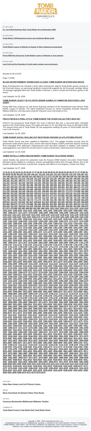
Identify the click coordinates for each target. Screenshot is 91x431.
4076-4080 (73, 362)
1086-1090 (53, 213)
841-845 (61, 202)
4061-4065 (43, 362)
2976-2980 (83, 306)
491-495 (29, 189)
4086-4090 (7, 364)
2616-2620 (43, 289)
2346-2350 (12, 277)
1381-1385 (37, 228)
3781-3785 (77, 347)
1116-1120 (26, 215)
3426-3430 (47, 330)
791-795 (69, 200)
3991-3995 (73, 358)
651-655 (21, 196)
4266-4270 (21, 372)
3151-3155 (7, 317)
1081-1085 (43, 213)
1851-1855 (43, 251)
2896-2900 (7, 304)
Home (5, 384)
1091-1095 (63, 213)
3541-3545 (22, 336)
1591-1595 (33, 238)
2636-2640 (83, 289)
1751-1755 (12, 247)
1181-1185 (64, 217)
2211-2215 (83, 268)
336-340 (45, 183)
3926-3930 (27, 355)
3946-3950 (67, 355)
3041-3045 (43, 311)
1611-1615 (73, 238)
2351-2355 (22, 277)
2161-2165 (67, 266)
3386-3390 (53, 328)
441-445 (37, 187)
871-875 (21, 204)
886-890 (45, 204)
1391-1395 (57, 228)
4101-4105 (36, 364)
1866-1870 (73, 251)
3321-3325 (7, 326)
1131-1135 (54, 215)
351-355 (69, 183)
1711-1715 (17, 245)
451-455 (53, 187)
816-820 (21, 202)
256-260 (6, 181)
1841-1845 (22, 251)
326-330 (29, 183)
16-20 (18, 172)
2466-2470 (83, 281)
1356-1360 (73, 225)
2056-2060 (27, 262)
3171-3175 (47, 317)
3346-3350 (57, 326)
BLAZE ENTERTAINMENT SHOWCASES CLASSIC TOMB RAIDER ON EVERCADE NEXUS (43, 82)
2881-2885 (63, 302)
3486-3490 (83, 332)
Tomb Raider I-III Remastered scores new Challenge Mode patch (28, 38)
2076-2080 (67, 262)
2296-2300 (83, 272)
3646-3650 (63, 341)
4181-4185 (22, 368)
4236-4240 (47, 370)
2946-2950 (22, 306)
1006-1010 (64, 208)
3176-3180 (57, 317)
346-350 (61, 183)
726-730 (53, 198)
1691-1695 (63, 243)
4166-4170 (77, 366)
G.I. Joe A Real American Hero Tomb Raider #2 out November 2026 (29, 30)
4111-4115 (55, 364)
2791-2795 (53, 298)
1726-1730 (47, 245)
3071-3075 (17, 313)
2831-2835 (47, 300)
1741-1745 (77, 245)
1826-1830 (77, 249)
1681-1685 (43, 243)
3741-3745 (83, 345)
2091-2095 (12, 264)
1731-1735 (57, 245)
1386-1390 (47, 228)
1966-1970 (17, 257)
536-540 (14, 191)
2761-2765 (77, 296)
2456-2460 (63, 281)
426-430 (14, 187)
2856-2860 (12, 302)
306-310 (84, 181)
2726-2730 (7, 296)
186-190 (69, 177)
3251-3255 (37, 321)
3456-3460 (22, 332)
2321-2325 (47, 274)
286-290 (53, 181)
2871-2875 (43, 302)
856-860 (84, 202)
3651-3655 (73, 341)
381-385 (29, 185)
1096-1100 (73, 213)
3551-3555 (43, 336)
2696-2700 (33, 294)
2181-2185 (22, 268)
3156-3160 (17, 317)
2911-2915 (37, 304)
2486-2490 (37, 283)
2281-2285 (53, 272)
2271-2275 (32, 272)
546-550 (29, 191)
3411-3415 (17, 330)
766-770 (29, 200)
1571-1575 (77, 236)
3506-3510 (37, 334)
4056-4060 (32, 362)
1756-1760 (22, 247)
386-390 (37, 185)
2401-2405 (37, 279)
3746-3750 (7, 347)
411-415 (77, 185)
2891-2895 (83, 302)
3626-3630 (22, 341)
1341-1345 (43, 225)
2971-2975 (73, 306)
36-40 (39, 172)
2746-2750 (47, 296)
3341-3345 (47, 326)
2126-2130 (83, 264)
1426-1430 (43, 230)
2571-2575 (37, 287)
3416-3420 (27, 330)
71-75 (77, 172)
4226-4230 (27, 370)
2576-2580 (47, 287)
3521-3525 (67, 334)
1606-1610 (63, 238)
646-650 (14, 196)
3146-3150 (83, 315)
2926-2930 (67, 304)
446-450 (45, 187)
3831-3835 (7, 351)
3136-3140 (63, 315)
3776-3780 (67, 347)
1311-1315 (67, 223)
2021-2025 (43, 260)
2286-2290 (63, 272)
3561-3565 (63, 336)
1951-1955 (73, 255)
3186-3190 (77, 317)
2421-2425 (77, 279)
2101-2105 (33, 264)
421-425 (6, 187)
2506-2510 (78, 283)
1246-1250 (22, 221)
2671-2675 (67, 292)
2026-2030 (53, 260)
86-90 (8, 174)
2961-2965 (53, 306)
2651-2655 (27, 292)
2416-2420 (67, 279)
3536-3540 (12, 336)
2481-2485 (27, 283)
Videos (31, 393)
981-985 (21, 208)
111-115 (42, 174)
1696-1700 (73, 243)
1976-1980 (37, 257)
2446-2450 (43, 281)
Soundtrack (13, 393)
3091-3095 (57, 313)
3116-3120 (22, 315)
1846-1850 (32, 251)
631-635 (76, 194)
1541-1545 (17, 236)
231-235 (53, 179)
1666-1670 (12, 243)
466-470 (76, 187)
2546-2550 (73, 285)
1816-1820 (57, 249)
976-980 (13, 208)
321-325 (21, 183)
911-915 (84, 204)
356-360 (76, 183)
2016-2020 (32, 260)
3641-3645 (53, 341)
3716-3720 (32, 345)
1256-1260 (43, 221)
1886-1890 (27, 253)
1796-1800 (17, 249)
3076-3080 (27, 313)
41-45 (45, 172)
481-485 (14, 189)
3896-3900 (53, 353)
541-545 (21, 191)
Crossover (7, 401)
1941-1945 (53, 255)
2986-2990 (17, 309)
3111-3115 (12, 315)
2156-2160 (57, 266)
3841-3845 (27, 351)
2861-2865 (22, 302)
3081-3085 (37, 313)
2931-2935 (77, 304)
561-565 (53, 191)
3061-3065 (83, 311)
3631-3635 (32, 341)
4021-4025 (47, 360)
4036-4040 (77, 360)
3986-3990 (63, 358)
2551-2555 (83, 285)
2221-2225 (17, 270)
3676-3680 (37, 343)
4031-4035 (67, 360)
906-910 (77, 204)
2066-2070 (47, 262)
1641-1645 (47, 240)
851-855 (76, 202)
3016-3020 (77, 309)
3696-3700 (77, 343)
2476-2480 (17, 283)
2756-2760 (67, 296)
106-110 (34, 174)
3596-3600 (47, 338)
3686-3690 (57, 343)
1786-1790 (83, 247)
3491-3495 (7, 334)
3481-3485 (73, 332)
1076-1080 (33, 213)
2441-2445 (32, 281)
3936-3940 (47, 355)
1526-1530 (73, 234)
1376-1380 (27, 228)
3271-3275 (77, 321)
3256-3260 (47, 321)
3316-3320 (83, 323)
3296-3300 (43, 323)
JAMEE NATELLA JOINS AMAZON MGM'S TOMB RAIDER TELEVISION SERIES (38, 156)
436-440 (29, 187)
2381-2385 (83, 277)
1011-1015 (73, 208)
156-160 (24, 177)
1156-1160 (16, 217)
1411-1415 (12, 230)
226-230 (45, 179)
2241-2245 (57, 270)
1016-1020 (83, 208)
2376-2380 (73, 277)
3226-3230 (73, 319)
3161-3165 (27, 317)
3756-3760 (27, 347)
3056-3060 (73, 311)
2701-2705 (43, 294)
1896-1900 (47, 253)
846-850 (69, 202)
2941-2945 (12, 306)
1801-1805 (27, 249)
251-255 (84, 179)
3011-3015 (67, 309)
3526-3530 (77, 334)
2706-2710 (53, 294)
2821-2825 (27, 300)
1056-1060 (77, 211)
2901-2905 (17, 304)
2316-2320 (37, 274)
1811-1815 (47, 249)
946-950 (53, 206)
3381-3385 (43, 328)
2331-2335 (67, 274)
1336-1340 (32, 225)
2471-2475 (7, 283)
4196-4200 (53, 368)
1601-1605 (53, 238)
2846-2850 (77, 300)
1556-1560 (47, 236)
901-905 (69, 204)
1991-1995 (67, 257)
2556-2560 (7, 287)
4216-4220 (7, 370)
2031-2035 (63, 260)
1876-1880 (7, 253)
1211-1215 (37, 219)
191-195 (77, 177)
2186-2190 (33, 268)
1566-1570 (67, 236)
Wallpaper (37, 401)
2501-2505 (68, 283)
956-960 (69, 206)
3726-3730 (53, 345)
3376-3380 (32, 328)
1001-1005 (54, 208)
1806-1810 (37, 249)
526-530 (84, 189)
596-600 (21, 194)
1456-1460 (17, 232)
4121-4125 (74, 364)
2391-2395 (17, 279)
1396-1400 (67, 228)
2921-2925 (57, 304)
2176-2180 (12, 268)
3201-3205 (22, 319)
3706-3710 (12, 345)
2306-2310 (17, 274)
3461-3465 (32, 332)
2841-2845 (67, 300)
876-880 (29, 204)
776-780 (45, 200)
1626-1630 (17, 240)
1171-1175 (45, 217)
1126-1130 (45, 215)
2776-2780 (22, 298)
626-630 (69, 194)
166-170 (39, 177)
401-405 (61, 185)
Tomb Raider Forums (11, 410)
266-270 (21, 181)
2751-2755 (57, 296)
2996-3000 (37, 309)
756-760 (14, 200)
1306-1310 (57, 223)
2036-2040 (73, 260)
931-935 (29, 206)
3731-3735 (63, 345)
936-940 (37, 206)
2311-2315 (27, 274)
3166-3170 (37, 317)
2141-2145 (27, 266)
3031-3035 (22, 311)
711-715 (29, 198)
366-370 (6, 185)
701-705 (14, 198)
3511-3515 (47, 334)
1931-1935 (32, 255)
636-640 (84, 194)
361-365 (84, 183)
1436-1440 (63, 230)
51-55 (55, 172)
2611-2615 (32, 289)
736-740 (69, 198)
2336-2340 (77, 274)
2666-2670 (57, 292)
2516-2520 (12, 285)
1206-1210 (27, 219)
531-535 (6, 191)
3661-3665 (7, 343)
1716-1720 (27, 245)
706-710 (21, 198)
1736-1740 (67, 245)
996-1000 (45, 208)
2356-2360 (32, 277)
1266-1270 (63, 221)
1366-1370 (7, 228)
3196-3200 (12, 319)
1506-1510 (33, 234)
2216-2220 (7, 270)
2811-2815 (7, 300)
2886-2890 (73, 302)
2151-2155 (47, 266)
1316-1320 (77, 223)
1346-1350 (53, 225)
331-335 (37, 183)
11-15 (12, 172)
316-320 (13, 183)
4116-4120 (64, 364)
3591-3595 (37, 338)
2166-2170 (77, 266)
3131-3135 (53, 315)
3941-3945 (57, 355)
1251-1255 (32, 221)
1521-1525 (63, 234)
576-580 (76, 191)
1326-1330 (12, 225)
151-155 (17, 177)
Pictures (30, 384)
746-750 (84, 198)
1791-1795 (7, 249)
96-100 (20, 174)
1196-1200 (7, 219)
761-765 (21, 200)
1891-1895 (37, 253)
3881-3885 (22, 353)
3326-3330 (17, 326)
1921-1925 (12, 255)
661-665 (37, 196)
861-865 (6, 204)
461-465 (69, 187)
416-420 (84, 185)
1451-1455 (7, 232)
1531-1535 (83, 234)
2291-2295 (73, 272)
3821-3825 (73, 349)
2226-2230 (27, 270)
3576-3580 (7, 338)
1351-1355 (63, 225)
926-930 (21, 206)
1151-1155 (7, 217)
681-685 (69, 196)
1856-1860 (53, 251)
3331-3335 (27, 326)
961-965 (76, 206)
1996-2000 (77, 257)
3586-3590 (27, 338)
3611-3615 (77, 338)
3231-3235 (83, 319)
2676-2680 (77, 292)
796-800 (76, 200)
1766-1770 (43, 247)
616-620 (53, 194)
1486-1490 (77, 232)
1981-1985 (47, 257)
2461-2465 (73, 281)
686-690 (76, 196)
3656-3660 (83, 341)
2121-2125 (73, 264)
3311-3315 (73, 323)
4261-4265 (12, 372)
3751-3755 (17, 347)
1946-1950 (63, 255)
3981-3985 (53, 358)
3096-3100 (67, 313)
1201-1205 (17, 219)
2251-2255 (77, 270)
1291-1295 (27, 223)
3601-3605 (57, 338)
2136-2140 (17, 266)
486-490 (21, 189)
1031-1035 (27, 211)
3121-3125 (32, 315)
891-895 (53, 204)
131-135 (72, 174)
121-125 (57, 174)
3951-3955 (77, 355)
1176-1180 (55, 217)
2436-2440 (22, 281)
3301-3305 (53, 323)
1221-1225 (57, 219)
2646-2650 (17, 292)
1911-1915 (77, 253)
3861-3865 (67, 351)
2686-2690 (12, 294)
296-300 (69, 181)
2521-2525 (22, 285)
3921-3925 (17, 355)
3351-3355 (67, 326)
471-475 (84, 187)
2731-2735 (17, 296)
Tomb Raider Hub (27, 410)
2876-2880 (53, 302)
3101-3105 (77, 313)
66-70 (71, 172)
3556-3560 (53, 336)
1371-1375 (17, 228)
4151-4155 (47, 366)
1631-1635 (27, 240)
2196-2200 (53, 268)
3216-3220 (53, 319)
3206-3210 (33, 319)
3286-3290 (22, 323)
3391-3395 (63, 328)
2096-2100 (22, 264)
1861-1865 (63, 251)
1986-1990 (57, 257)
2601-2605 (12, 289)
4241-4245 (57, 370)
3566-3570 (73, 336)
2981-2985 (7, 309)
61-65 (66, 172)
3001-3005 (47, 309)
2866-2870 (32, 302)
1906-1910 (68, 253)
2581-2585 (57, 287)
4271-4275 (31, 372)
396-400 (53, 185)
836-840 (53, 202)
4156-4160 (57, 366)
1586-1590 (22, 238)
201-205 (6, 179)
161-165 (32, 177)
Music (5, 393)
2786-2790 (43, 298)
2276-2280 (43, 272)
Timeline (45, 401)
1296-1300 (37, 223)
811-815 (14, 202)
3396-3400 (73, 328)
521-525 (76, 189)
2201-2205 (63, 268)
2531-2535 (43, 285)
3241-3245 (17, 321)
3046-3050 (53, 311)
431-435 (21, 187)
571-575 (69, 191)
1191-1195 (83, 217)
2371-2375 (63, 277)
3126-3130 (42, 315)
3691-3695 (67, 343)
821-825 (29, 202)
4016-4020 (37, 360)
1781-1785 (73, 247)
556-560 (45, 191)
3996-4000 (83, 358)
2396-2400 (27, 279)
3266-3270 (67, 321)
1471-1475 (47, 232)
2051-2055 (17, 262)
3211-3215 (43, 319)
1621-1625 (7, 240)
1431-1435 (53, 230)
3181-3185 (67, 317)
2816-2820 (17, 300)
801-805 (84, 200)
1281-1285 (7, 223)
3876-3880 (12, 353)
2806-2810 (83, 298)
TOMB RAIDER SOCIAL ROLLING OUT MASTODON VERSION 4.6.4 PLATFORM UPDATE (42, 137)
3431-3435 (57, 330)
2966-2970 (63, 306)
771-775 (37, 200)
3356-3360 (77, 326)
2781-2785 (32, 298)
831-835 (45, 202)
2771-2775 (12, 298)
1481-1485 (67, 232)
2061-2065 (37, 262)
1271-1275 (73, 221)
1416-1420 (22, 230)
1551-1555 (37, 236)
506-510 (53, 189)
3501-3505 (27, 334)
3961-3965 (12, 358)
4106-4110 (45, 364)
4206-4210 (73, 368)
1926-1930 (22, 255)
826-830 (37, 202)
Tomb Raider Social (42, 410)
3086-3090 (47, 313)
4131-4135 (7, 366)
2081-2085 (77, 262)
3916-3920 (7, 355)
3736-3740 (73, 345)
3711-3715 (22, 345)
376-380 (21, 185)
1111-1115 (16, 215)
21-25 (23, 172)
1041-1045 (47, 211)
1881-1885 (17, 253)
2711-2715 (63, 294)
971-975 (6, 208)
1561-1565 (57, 236)
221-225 (37, 179)
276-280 (37, 181)
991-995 (36, 208)
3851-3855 (47, 351)
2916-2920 (47, 304)
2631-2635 (73, 289)
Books (41, 393)
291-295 (61, 181)
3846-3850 (37, 351)
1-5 (4, 172)
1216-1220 (47, 219)
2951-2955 (32, 306)
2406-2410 (47, 279)
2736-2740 (27, 296)
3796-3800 (22, 349)
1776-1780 (63, 247)
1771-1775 (53, 247)
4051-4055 (22, 362)
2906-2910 (27, 304)
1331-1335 (22, 225)
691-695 (84, 196)
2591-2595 (77, 287)
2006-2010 (12, 260)
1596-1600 (43, 238)
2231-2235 (37, 270)
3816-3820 (63, 349)
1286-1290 (17, 223)
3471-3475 (53, 332)
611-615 (45, 194)
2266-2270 (22, 272)
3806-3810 (43, 349)
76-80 (82, 172)
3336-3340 (37, 326)
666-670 (45, 196)
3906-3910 (73, 353)
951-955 (61, 206)
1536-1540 (7, 236)
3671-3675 (27, 343)
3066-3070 (7, 313)
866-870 (14, 204)
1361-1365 (83, 225)
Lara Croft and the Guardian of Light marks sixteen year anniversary (30, 64)
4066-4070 (53, 362)
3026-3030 (12, 311)
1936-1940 (43, 255)
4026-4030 (57, 360)
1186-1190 (74, 217)
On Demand (22, 393)
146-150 (9, 177)
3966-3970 (22, 358)
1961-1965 (7, 257)
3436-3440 (67, 330)
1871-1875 (83, 251)
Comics (37, 384)
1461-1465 (27, 232)
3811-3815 (53, 349)
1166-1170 (36, 217)
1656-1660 (77, 240)
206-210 (14, 179)
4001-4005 (7, 360)
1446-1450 (83, 230)
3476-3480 (63, 332)
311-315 (6, 183)
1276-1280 (83, 221)
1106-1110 (7, 215)
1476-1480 (57, 232)
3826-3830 (83, 349)
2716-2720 (73, 294)
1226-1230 (67, 219)
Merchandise (17, 401)
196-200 (84, 177)
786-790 (61, 200)
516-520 (69, 189)
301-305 (76, 181)
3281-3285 (12, 323)
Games (15, 384)
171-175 (47, 177)
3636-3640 (43, 341)
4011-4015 (27, 360)
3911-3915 (83, 353)
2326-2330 (57, 274)
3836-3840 (17, 351)
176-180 (54, 177)
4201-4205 (63, 368)
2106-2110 (43, 264)
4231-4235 (37, 370)
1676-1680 (32, 243)
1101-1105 (83, 213)
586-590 (6, 194)
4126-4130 (83, 364)
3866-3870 (77, 351)
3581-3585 (17, 338)
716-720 (37, 198)
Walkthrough (28, 401)
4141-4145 (27, 366)
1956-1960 (83, 255)
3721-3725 (43, 345)
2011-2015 (22, 260)
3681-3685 (47, 343)
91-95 (13, 174)
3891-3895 (43, 353)
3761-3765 (37, 347)
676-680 (61, 196)
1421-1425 (32, 230)
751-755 (6, 200)
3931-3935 (37, 355)
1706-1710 (7, 245)
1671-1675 (22, 243)
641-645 (6, 196)
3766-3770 (47, 347)
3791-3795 (12, 349)
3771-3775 (57, 347)
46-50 (50, 172)
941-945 (45, 206)
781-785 (53, 200)
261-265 (14, 181)
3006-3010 (57, 309)
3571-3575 (83, 336)
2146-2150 (37, 266)
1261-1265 (53, 221)
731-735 (61, 198)
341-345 (53, 183)
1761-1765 (32, 247)
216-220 (29, 179)
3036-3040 (32, 311)
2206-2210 (73, 268)
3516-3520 (57, 334)
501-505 (45, 189)
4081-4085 (83, 362)
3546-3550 (32, 336)
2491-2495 (47, 283)
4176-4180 (12, 368)
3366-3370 (12, 328)
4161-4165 (67, 366)
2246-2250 (67, 270)
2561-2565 (17, 287)
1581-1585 (12, 238)
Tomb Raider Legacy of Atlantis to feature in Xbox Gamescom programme (32, 47)
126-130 (64, 174)
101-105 (26, 174)
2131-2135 (7, 266)
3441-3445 (77, 330)
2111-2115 (53, 264)
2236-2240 (47, 270)
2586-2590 (67, 287)
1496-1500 (12, 234)
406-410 (69, 185)
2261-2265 (12, 272)
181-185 (62, 177)
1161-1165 (26, 217)
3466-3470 (43, 332)
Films (36, 393)
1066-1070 (12, 213)
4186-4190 (33, 368)
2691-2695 (22, 294)
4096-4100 (26, 364)
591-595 (14, 194)
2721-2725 (83, 294)
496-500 (37, 189)
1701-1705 (83, 243)
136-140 (80, 174)
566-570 (61, 191)
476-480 (6, 189)
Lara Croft (23, 384)
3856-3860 (57, 351)
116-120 (49, 174)
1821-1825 (67, 249)
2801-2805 (73, 298)
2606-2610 (22, 289)
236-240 (61, 179)
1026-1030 (17, 211)
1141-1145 (74, 215)
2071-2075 (57, 262)
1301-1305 (47, 223)
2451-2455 (53, 281)
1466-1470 (37, 232)
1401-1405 (77, 228)
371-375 (14, 185)
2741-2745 (37, 296)
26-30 (28, 172)
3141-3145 (73, 315)
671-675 (53, 196)
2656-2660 (37, 292)
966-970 (84, 206)
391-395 (45, 185)
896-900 (61, 204)
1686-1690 (53, 243)
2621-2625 (53, 289)
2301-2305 (7, 274)
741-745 (76, 198)
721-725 (45, 198)
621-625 (61, 194)
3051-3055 (63, 311)
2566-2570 (27, 287)
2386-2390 (7, 279)
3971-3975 (32, 358)
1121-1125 (35, 215)
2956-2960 (43, 306)
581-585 (84, 191)
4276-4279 (40, 372)
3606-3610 (68, 338)
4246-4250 (67, 370)
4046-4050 (12, 362)
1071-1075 (22, 213)
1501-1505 (22, 234)
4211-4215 (83, 368)
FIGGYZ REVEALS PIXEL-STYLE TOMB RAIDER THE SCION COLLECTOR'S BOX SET (41, 119)
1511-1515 (43, 234)
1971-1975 (27, 257)
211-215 (21, 179)
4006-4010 (17, 360)
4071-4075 (63, 362)
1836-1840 (12, 251)
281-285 (45, 181)
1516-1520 (53, 234)
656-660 (29, 196)
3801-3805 (33, 349)
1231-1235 (77, 219)
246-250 (76, 179)
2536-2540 (53, 285)
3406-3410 (7, 330)
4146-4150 (37, 366)
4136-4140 (17, 366)
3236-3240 (7, 321)
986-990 (29, 208)
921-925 (14, 206)
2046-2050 (7, 262)
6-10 (8, 172)
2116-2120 (63, 264)
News (10, 384)
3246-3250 (27, 321)
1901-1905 (57, 253)
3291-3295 (33, 323)
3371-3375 (22, 328)
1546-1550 (27, 236)
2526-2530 (32, 285)
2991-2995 (27, 309)
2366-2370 (53, 277)
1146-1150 (83, 215)
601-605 (29, 194)
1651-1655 (67, 240)
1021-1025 (7, 211)
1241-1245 (12, 221)
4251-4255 (77, 370)
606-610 (37, 194)
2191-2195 (43, 268)
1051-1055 (67, 211)
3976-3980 (43, 358)
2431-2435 (12, 281)
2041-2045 (83, 260)
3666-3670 (17, 343)
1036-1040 (37, 211)
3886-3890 (33, 353)
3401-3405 (83, 328)
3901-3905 (63, 353)
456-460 (61, 187)
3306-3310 (63, 323)
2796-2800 (63, 298)
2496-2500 (57, 283)
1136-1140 (64, 215)
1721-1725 (37, 245)
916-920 (6, 206)
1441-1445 (73, 230)
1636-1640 (37, 240)
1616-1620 (83, 238)
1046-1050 (57, 211)
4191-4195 (43, 368)
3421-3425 (37, 330)
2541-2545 (63, 285)
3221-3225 (63, 319)
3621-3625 (12, 341)
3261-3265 (57, 321)
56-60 (61, 172)
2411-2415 (57, 279)
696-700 (6, 198)
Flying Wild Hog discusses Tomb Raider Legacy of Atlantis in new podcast (33, 55)
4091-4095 (16, 364)
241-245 (69, 179)
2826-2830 (37, 300)
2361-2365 (43, 277)
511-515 (61, 189)
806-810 (6, 202)
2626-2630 (63, 289)
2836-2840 (57, 300)
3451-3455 (12, 332)
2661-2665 (47, 292)
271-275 (29, 181)
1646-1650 (57, 240)
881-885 (37, 204)
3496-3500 (17, 334)
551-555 (37, 191)
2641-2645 (7, 292)
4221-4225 (17, 370)
